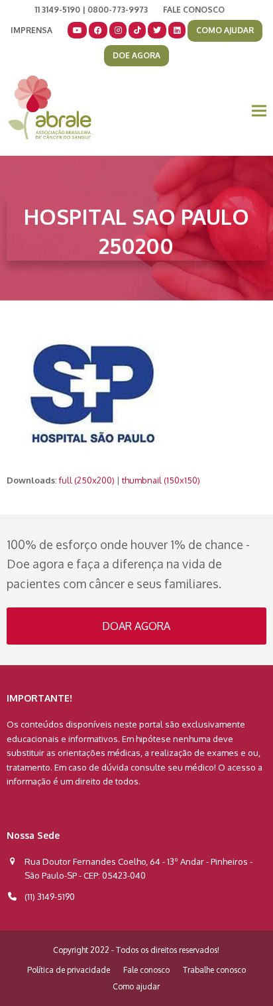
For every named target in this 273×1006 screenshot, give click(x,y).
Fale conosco (146, 970)
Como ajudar (136, 986)
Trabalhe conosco (214, 970)
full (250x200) (87, 480)
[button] (259, 111)
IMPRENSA (31, 30)
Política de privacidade (68, 970)
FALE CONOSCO (194, 10)
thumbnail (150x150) (161, 480)
